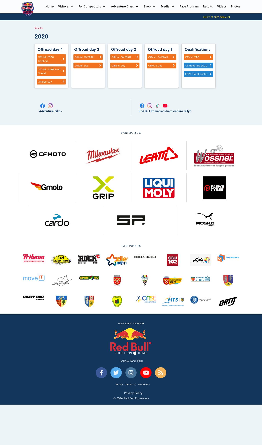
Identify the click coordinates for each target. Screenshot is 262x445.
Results (208, 6)
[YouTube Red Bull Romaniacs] (165, 105)
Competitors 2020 (196, 65)
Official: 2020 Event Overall (49, 71)
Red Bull (119, 384)
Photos (235, 6)
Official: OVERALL (85, 57)
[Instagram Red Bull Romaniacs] (150, 105)
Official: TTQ (192, 57)
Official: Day (45, 81)
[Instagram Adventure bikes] (50, 105)
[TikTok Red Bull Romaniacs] (158, 105)
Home (50, 6)
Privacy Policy (133, 393)
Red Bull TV (130, 384)
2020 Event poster (196, 73)
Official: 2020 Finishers (46, 59)
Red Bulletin (144, 384)
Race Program (189, 6)
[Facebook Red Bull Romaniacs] (142, 105)
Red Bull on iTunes (131, 353)
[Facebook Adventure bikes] (43, 105)
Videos (222, 6)
